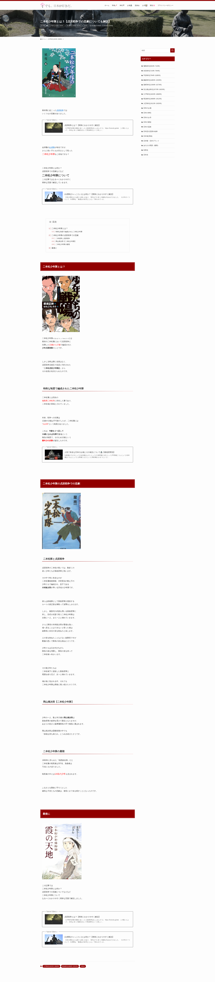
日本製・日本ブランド (151, 141)
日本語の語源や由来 (150, 131)
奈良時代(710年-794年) (151, 71)
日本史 (86, 25)
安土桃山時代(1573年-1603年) (154, 89)
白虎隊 (52, 147)
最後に (54, 248)
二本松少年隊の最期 (63, 244)
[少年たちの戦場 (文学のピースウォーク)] (61, 331)
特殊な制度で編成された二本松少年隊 (69, 232)
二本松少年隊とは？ (60, 228)
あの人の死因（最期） (151, 145)
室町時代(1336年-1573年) (152, 85)
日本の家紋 (147, 122)
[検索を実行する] (172, 50)
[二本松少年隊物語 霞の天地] (62, 879)
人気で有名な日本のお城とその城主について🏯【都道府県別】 (89, 452)
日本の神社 (147, 113)
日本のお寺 (147, 117)
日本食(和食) (147, 136)
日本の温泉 (147, 127)
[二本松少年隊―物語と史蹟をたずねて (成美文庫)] (61, 548)
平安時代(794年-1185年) (152, 75)
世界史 (145, 150)
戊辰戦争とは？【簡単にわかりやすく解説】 (82, 125)
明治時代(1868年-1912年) (74, 25)
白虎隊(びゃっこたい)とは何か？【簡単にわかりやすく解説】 (89, 194)
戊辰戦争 (60, 110)
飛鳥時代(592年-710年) (151, 66)
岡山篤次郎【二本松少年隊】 (66, 241)
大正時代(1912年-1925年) (152, 103)
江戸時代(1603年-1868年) (56, 25)
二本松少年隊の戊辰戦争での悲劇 (65, 235)
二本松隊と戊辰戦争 (63, 238)
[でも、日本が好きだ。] (55, 5)
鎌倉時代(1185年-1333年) (152, 80)
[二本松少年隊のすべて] (59, 97)
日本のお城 (147, 108)
